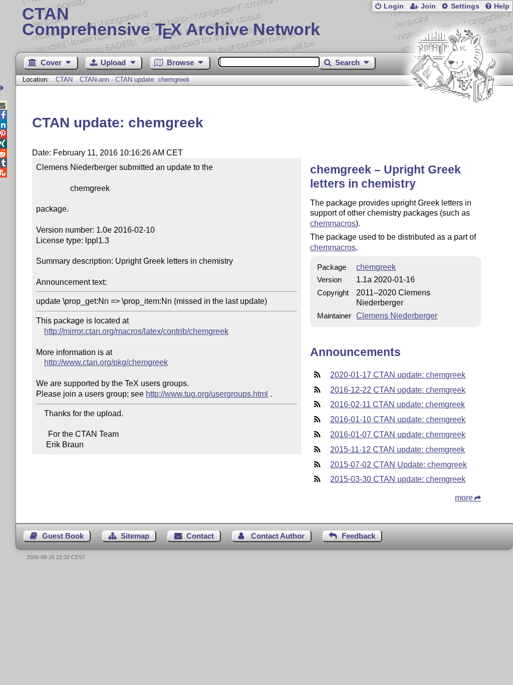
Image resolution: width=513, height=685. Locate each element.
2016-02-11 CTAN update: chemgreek (397, 404)
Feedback (358, 536)
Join (428, 6)
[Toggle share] (3, 88)
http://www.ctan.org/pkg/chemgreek (106, 362)
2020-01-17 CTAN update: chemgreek (397, 375)
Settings (465, 6)
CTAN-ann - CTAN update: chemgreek (135, 79)
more (464, 497)
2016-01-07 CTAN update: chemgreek (397, 434)
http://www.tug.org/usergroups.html (207, 394)
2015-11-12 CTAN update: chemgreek (397, 449)
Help (501, 6)
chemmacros (333, 223)
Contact (200, 536)
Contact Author (278, 536)
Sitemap (135, 536)
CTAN (64, 79)
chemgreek (376, 267)
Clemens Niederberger (396, 315)
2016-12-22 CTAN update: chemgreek (397, 390)
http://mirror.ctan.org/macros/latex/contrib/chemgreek (136, 331)
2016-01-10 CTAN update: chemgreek (397, 419)
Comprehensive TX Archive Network (171, 23)
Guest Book (63, 536)
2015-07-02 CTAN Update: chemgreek (398, 464)
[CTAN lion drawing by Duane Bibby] (453, 121)
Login (394, 6)
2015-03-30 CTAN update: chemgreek (397, 479)
